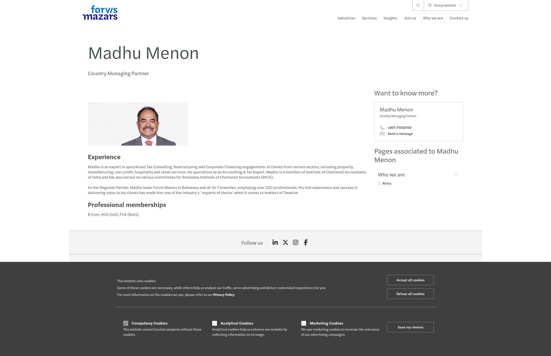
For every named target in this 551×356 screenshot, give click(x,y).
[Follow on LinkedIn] (275, 242)
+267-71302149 (399, 127)
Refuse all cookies (410, 293)
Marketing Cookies (326, 323)
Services (369, 17)
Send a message (400, 133)
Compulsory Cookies (149, 323)
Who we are (433, 17)
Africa (387, 183)
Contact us (459, 17)
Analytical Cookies (237, 323)
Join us (410, 17)
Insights (390, 17)
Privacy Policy (223, 294)
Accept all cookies (410, 279)
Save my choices (410, 327)
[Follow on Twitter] (285, 242)
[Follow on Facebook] (306, 242)
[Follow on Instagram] (295, 242)
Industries (346, 17)
